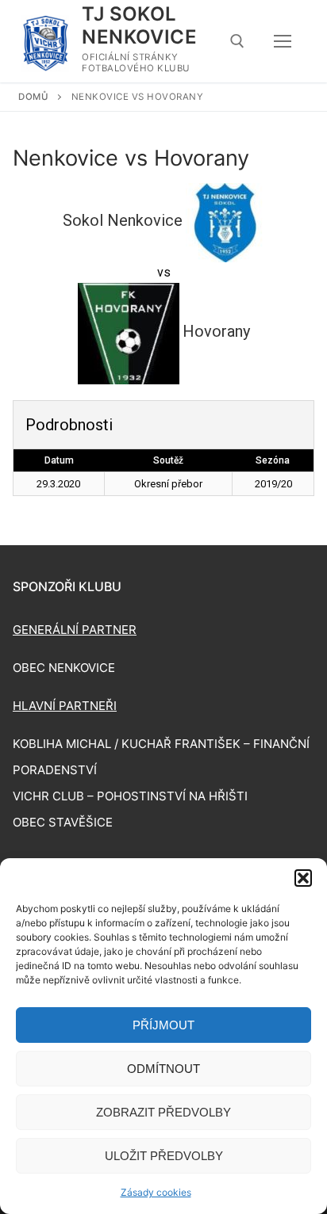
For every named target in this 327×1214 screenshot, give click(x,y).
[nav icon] (282, 41)
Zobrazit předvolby (163, 1112)
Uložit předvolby (164, 1155)
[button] (303, 878)
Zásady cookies (156, 1192)
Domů (33, 96)
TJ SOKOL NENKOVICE (139, 25)
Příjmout (163, 1025)
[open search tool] (237, 41)
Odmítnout (163, 1068)
